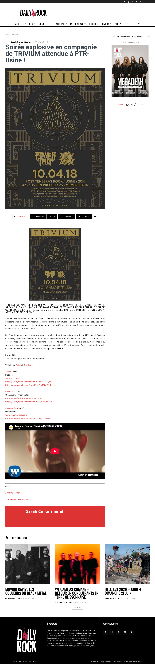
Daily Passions (106, 662)
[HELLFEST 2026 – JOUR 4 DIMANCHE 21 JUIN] (127, 564)
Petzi (18, 365)
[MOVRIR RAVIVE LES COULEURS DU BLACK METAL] (27, 564)
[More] (94, 216)
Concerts (44, 24)
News (32, 24)
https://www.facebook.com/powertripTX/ (24, 398)
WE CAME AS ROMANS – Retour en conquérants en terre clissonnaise (76, 593)
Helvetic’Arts (94, 662)
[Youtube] (140, 1)
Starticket (28, 365)
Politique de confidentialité (133, 662)
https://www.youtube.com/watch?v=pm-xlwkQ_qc (28, 381)
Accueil (19, 24)
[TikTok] (132, 1)
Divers (105, 24)
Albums (60, 24)
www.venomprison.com (16, 415)
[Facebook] (124, 1)
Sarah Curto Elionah (21, 42)
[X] (136, 1)
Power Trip (10, 391)
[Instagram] (128, 1)
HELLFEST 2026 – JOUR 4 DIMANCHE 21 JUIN (123, 591)
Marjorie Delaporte (63, 602)
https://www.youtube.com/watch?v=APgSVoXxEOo (28, 418)
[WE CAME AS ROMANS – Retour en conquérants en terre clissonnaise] (77, 564)
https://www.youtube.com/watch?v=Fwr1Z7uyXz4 (28, 385)
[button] (139, 24)
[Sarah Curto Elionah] (7, 42)
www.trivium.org (12, 378)
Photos (93, 24)
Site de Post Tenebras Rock (18, 499)
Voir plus (77, 608)
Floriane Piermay (12, 598)
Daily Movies (117, 662)
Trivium (8, 371)
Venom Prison (13, 408)
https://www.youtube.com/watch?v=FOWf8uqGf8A (28, 401)
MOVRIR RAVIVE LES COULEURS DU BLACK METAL (25, 591)
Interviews (77, 24)
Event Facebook (12, 493)
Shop (118, 24)
